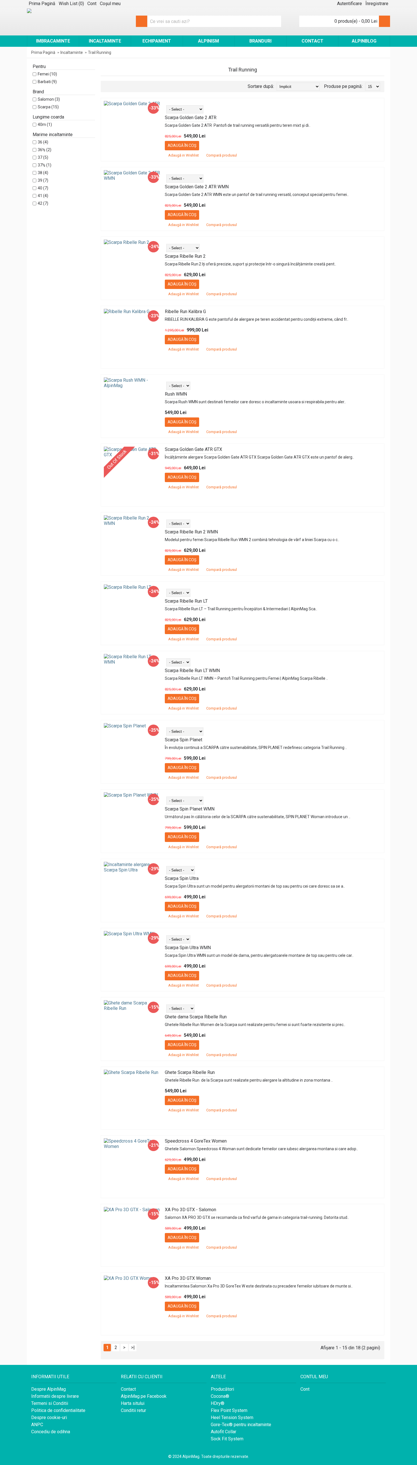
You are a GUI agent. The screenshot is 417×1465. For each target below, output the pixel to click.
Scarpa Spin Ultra (182, 878)
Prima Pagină (43, 52)
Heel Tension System (232, 1417)
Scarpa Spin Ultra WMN (188, 947)
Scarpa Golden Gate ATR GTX (193, 449)
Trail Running (99, 52)
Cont (304, 1389)
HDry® (217, 1403)
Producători (222, 1389)
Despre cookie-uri (49, 1417)
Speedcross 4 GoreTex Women (196, 1141)
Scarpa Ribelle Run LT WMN (192, 670)
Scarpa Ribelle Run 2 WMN (191, 532)
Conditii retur (133, 1410)
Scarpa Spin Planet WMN (189, 809)
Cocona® (220, 1396)
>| (133, 1347)
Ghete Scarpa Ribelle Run (190, 1072)
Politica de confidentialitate (58, 1410)
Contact (128, 1389)
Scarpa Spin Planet (183, 739)
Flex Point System (229, 1410)
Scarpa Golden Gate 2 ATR (190, 117)
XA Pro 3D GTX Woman (188, 1278)
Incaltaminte (71, 52)
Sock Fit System (227, 1438)
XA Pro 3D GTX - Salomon (190, 1209)
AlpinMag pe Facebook (144, 1396)
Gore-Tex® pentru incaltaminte (241, 1424)
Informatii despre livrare (55, 1396)
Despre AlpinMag (48, 1389)
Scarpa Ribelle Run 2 (185, 256)
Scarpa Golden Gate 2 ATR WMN (197, 186)
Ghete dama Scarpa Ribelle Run (196, 1016)
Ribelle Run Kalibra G (185, 311)
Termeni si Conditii (49, 1403)
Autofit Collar (223, 1431)
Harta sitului (132, 1403)
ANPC (37, 1424)
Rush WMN (176, 394)
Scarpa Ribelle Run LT (186, 601)
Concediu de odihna (50, 1431)
